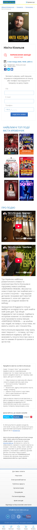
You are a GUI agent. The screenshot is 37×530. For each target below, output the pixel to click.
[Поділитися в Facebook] (5, 69)
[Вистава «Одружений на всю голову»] (26, 144)
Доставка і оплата (18, 471)
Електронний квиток (18, 480)
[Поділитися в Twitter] (8, 69)
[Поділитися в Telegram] (12, 69)
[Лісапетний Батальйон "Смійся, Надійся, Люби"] (26, 167)
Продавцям (18, 492)
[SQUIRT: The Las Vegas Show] (26, 190)
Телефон (8, 105)
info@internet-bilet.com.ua (18, 510)
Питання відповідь (18, 496)
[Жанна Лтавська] (11, 190)
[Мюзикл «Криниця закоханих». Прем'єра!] (11, 167)
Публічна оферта (18, 484)
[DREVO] (11, 144)
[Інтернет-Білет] (9, 2)
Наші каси (18, 475)
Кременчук (16, 430)
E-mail (8, 97)
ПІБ (6, 89)
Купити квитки (11, 152)
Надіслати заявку (19, 114)
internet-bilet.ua (8, 443)
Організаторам (18, 488)
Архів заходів (18, 500)
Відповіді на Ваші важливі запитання (18, 505)
